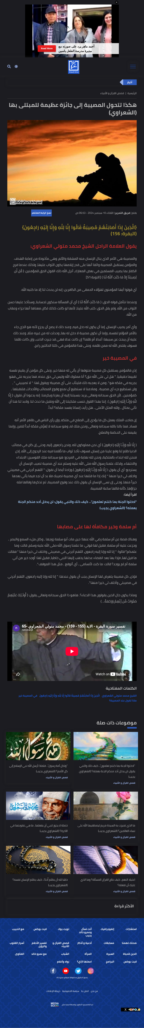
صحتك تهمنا (129, 942)
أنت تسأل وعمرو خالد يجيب (85, 932)
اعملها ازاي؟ (84, 961)
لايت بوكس (40, 929)
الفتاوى (19, 953)
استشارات (131, 929)
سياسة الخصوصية (70, 991)
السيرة (110, 953)
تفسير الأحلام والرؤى (39, 944)
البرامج (110, 961)
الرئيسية (132, 93)
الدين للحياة (130, 953)
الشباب (65, 953)
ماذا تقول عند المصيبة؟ (123, 700)
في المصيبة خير (28, 695)
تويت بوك (63, 929)
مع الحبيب (18, 929)
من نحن (94, 991)
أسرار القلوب (17, 942)
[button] (116, 2)
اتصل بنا (85, 991)
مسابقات (109, 942)
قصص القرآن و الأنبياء (124, 783)
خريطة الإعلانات (53, 991)
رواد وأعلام (63, 961)
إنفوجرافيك (107, 929)
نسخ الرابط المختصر (41, 213)
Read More (47, 48)
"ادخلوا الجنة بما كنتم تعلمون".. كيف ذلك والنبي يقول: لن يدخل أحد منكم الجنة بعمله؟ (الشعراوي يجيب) (77, 505)
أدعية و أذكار (84, 942)
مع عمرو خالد (39, 953)
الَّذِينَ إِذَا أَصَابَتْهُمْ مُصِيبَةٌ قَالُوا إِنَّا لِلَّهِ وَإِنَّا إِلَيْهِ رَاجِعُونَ (69, 695)
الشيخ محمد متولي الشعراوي (119, 695)
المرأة (88, 953)
